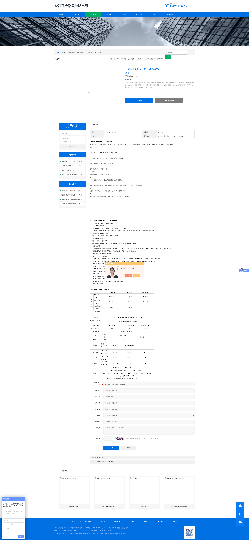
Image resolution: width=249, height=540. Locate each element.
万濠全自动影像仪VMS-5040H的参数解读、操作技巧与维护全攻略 (73, 170)
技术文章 (124, 14)
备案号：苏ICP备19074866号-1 (89, 528)
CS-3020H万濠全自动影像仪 (179, 506)
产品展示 (93, 14)
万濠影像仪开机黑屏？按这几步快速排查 (73, 161)
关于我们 (78, 14)
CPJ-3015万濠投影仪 (109, 506)
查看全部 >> (72, 146)
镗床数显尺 (100, 457)
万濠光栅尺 (144, 506)
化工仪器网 (124, 528)
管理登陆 (111, 528)
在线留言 (139, 14)
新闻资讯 (108, 14)
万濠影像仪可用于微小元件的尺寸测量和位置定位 (73, 195)
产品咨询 (139, 100)
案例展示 (146, 521)
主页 (117, 59)
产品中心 (123, 59)
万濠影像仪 (131, 59)
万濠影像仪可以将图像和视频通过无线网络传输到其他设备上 (73, 199)
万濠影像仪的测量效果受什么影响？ (72, 203)
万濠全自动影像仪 (67, 141)
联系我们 (155, 14)
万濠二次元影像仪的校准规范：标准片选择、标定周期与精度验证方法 (73, 174)
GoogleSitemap (104, 528)
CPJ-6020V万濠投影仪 (74, 506)
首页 (73, 521)
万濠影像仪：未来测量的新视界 (71, 190)
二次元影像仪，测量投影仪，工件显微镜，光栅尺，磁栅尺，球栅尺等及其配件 (85, 52)
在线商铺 (170, 14)
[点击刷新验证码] (119, 438)
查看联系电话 (169, 100)
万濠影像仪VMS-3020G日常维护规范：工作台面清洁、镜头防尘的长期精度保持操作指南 (73, 166)
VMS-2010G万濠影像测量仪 (105, 462)
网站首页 (62, 14)
